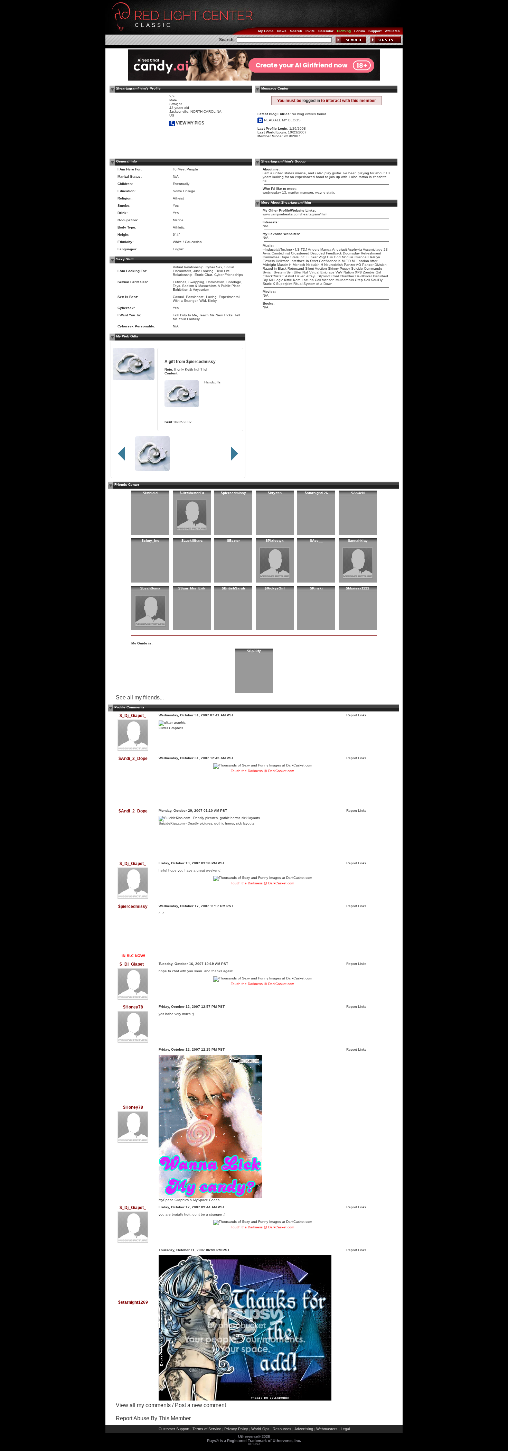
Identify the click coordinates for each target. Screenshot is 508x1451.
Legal (345, 1429)
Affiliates (392, 31)
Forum (359, 31)
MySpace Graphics (174, 1200)
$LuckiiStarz (192, 540)
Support (375, 31)
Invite (310, 31)
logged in (311, 100)
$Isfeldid (150, 493)
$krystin (275, 493)
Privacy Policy (236, 1429)
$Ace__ (316, 540)
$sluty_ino (150, 540)
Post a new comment (200, 1405)
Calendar (325, 31)
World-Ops (260, 1429)
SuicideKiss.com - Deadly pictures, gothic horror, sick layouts (206, 823)
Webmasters (327, 1429)
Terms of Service (206, 1429)
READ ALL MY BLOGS (282, 120)
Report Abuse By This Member (153, 1418)
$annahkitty (358, 540)
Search (296, 31)
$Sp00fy (254, 651)
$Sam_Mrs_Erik (191, 588)
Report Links (356, 715)
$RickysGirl (275, 588)
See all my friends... (140, 697)
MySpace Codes (206, 1200)
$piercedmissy (201, 361)
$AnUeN (358, 493)
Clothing (344, 31)
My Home (266, 31)
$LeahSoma (150, 588)
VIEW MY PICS (189, 123)
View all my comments (143, 1405)
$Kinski (316, 588)
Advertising (303, 1429)
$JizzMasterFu (192, 493)
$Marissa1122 (357, 588)
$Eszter (233, 540)
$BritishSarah (233, 588)
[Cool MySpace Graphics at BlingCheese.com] (210, 1197)
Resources (282, 1429)
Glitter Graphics (171, 728)
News (281, 31)
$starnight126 (316, 493)
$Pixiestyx (275, 540)
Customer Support (174, 1429)
